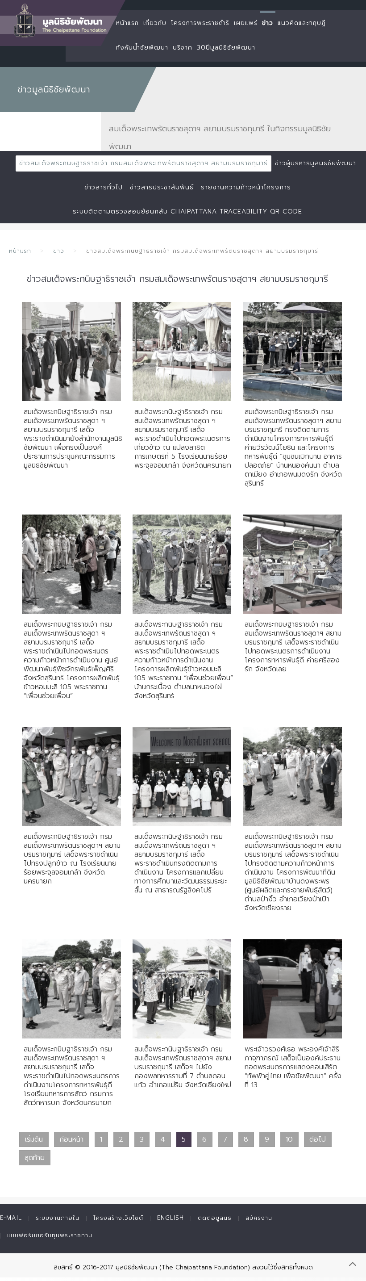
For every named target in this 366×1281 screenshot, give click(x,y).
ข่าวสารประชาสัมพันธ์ (162, 187)
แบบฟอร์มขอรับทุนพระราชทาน (49, 1235)
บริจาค (182, 47)
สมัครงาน (258, 1218)
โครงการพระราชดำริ (200, 23)
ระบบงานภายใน (57, 1218)
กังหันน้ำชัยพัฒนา (142, 47)
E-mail (11, 1218)
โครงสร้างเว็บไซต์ (118, 1218)
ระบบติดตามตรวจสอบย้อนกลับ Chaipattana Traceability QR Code (187, 211)
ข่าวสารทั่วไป (103, 187)
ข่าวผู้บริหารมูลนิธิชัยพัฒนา (315, 163)
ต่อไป (317, 1139)
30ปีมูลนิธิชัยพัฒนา (226, 47)
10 (289, 1139)
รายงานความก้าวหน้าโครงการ (246, 187)
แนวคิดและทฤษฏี (302, 23)
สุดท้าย (35, 1157)
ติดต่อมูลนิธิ (215, 1218)
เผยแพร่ (246, 23)
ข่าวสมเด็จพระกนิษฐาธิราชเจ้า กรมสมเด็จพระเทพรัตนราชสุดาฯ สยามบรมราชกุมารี (143, 163)
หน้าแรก (127, 23)
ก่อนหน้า (71, 1139)
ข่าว (267, 23)
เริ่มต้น (34, 1139)
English (170, 1218)
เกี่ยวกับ (154, 23)
